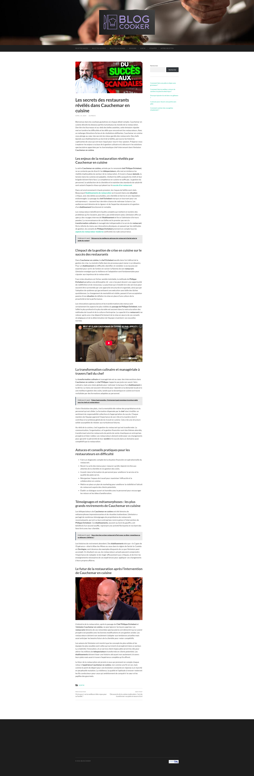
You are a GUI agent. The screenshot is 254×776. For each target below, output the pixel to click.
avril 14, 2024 (80, 115)
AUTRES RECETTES (167, 48)
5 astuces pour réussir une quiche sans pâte (163, 103)
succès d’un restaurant (122, 185)
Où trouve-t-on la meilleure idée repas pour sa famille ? (91, 694)
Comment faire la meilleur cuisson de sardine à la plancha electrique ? (162, 90)
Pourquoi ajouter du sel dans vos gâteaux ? (164, 96)
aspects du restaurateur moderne (89, 231)
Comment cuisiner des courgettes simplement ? (161, 109)
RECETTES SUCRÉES (99, 48)
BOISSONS (132, 48)
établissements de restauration (99, 193)
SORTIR (142, 48)
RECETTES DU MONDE (117, 48)
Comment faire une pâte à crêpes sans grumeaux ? (163, 84)
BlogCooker (86, 761)
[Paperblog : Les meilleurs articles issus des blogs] (174, 763)
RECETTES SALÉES (81, 48)
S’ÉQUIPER (153, 48)
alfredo (92, 115)
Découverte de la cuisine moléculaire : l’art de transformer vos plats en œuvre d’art (126, 694)
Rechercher (154, 66)
